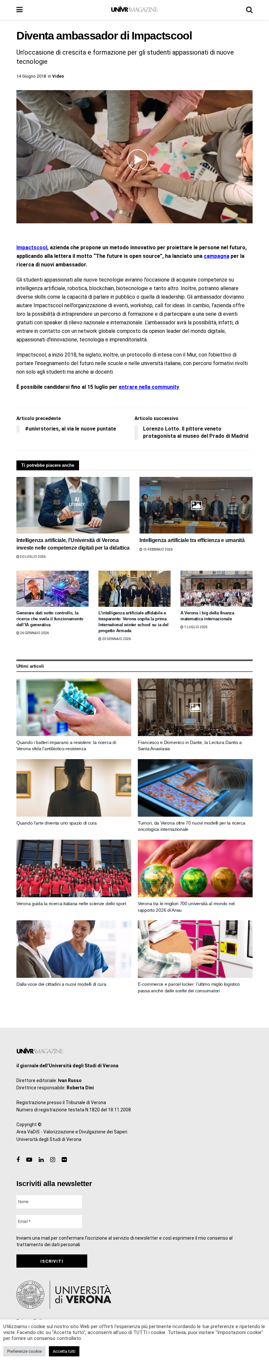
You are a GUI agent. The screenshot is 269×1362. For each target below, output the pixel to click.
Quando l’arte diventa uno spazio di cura (56, 823)
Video (58, 76)
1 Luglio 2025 (195, 627)
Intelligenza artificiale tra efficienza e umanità (191, 540)
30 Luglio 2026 (32, 556)
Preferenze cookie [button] (24, 1351)
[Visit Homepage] (134, 10)
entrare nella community (149, 387)
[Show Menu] (19, 10)
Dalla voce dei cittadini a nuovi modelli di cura (61, 984)
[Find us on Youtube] (29, 1160)
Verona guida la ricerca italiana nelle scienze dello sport (71, 903)
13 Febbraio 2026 (157, 549)
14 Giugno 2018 (31, 76)
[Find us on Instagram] (52, 1160)
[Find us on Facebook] (18, 1160)
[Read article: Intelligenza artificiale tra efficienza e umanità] (196, 505)
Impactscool (31, 247)
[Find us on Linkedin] (41, 1160)
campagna (216, 256)
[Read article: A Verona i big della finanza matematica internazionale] (216, 589)
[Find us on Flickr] (64, 1160)
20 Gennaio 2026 (116, 639)
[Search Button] (249, 10)
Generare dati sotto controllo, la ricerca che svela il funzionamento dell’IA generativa (49, 618)
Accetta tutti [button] (64, 1351)
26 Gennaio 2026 (34, 633)
